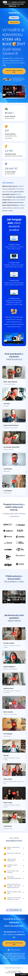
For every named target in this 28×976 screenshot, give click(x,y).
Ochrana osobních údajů (14, 971)
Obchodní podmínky (10, 972)
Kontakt (20, 972)
